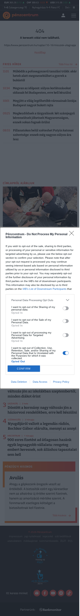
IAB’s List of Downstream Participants (44, 288)
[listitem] (40, 300)
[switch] (66, 308)
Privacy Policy (61, 381)
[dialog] (40, 308)
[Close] (72, 234)
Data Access (40, 381)
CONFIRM (24, 368)
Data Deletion (19, 381)
